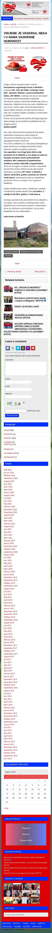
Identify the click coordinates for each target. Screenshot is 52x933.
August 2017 (9, 656)
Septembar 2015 (11, 721)
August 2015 (9, 724)
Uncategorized (10, 453)
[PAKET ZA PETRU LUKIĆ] (8, 310)
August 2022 (9, 515)
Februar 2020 (9, 571)
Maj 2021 (7, 532)
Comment (9, 360)
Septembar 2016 (11, 687)
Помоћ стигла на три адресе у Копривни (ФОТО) (22, 873)
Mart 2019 (8, 603)
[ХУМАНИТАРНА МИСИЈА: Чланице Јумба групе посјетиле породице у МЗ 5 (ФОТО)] (17, 895)
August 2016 (9, 690)
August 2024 (9, 495)
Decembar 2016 (10, 679)
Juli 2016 (7, 693)
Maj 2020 (7, 563)
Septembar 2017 (11, 654)
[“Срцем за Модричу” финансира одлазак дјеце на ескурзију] (8, 902)
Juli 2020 (7, 557)
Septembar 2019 (11, 586)
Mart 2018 (8, 637)
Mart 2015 (8, 738)
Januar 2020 (9, 574)
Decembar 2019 (10, 577)
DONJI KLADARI (11, 251)
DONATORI (8, 434)
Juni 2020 (8, 560)
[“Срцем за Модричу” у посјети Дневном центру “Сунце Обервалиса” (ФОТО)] (35, 895)
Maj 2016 (7, 699)
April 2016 (8, 702)
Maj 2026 (7, 470)
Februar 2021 (9, 540)
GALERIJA (17, 926)
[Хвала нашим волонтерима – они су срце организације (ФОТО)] (17, 888)
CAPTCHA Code (33, 410)
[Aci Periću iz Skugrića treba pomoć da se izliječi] (8, 895)
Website (8, 393)
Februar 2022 (9, 523)
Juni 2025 (8, 484)
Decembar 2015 (10, 713)
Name (7, 379)
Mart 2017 (8, 671)
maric (27, 48)
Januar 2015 (9, 744)
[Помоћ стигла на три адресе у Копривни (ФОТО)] (35, 888)
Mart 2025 (8, 489)
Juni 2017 (8, 662)
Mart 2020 (8, 569)
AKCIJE (33, 48)
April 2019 (8, 600)
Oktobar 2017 (9, 651)
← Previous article (13, 271)
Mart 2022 (8, 520)
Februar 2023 (9, 506)
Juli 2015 (7, 727)
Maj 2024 (7, 504)
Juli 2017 (7, 659)
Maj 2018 (7, 631)
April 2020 (8, 566)
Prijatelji (7, 449)
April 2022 (8, 518)
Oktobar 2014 (9, 753)
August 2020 (9, 554)
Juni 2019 (8, 594)
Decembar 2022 (10, 509)
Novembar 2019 (10, 580)
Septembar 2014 (11, 755)
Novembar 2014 (10, 750)
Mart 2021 (8, 538)
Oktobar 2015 (9, 719)
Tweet (17, 78)
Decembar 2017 (10, 645)
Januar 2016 (9, 710)
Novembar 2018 (10, 614)
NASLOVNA (6, 923)
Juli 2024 (7, 498)
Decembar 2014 (10, 747)
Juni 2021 (8, 529)
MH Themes (27, 929)
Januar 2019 (9, 608)
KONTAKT (26, 926)
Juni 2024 (8, 501)
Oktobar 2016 (9, 685)
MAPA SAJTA (37, 926)
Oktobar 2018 (9, 617)
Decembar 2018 (10, 611)
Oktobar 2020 (9, 549)
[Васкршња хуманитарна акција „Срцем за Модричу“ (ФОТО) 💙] (8, 301)
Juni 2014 (8, 758)
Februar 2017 (9, 673)
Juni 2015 (8, 730)
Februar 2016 (9, 707)
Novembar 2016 (10, 682)
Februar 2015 (9, 741)
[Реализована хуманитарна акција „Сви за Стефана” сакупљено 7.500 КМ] (17, 902)
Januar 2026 (9, 472)
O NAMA (7, 442)
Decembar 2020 (10, 546)
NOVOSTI (39, 48)
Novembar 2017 (10, 648)
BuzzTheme (36, 929)
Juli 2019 (7, 591)
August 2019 (9, 588)
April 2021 (8, 535)
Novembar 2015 (10, 716)
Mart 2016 (8, 705)
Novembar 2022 (10, 512)
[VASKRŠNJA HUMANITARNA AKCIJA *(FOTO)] (8, 318)
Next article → (41, 271)
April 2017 (8, 668)
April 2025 (8, 487)
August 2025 (9, 481)
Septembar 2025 (11, 478)
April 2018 (8, 634)
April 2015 (8, 736)
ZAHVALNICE (9, 457)
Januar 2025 (9, 492)
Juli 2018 (7, 625)
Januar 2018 (9, 642)
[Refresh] (23, 402)
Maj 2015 (7, 733)
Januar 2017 (9, 676)
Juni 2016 (8, 696)
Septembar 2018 (11, 620)
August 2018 (9, 622)
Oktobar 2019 (9, 583)
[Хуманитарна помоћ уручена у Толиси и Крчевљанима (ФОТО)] (26, 888)
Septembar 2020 (11, 552)
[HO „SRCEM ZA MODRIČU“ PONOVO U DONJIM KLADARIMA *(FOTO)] (8, 291)
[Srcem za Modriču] (26, 13)
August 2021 (9, 526)
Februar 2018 (9, 639)
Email (7, 386)
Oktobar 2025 (9, 475)
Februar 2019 (9, 605)
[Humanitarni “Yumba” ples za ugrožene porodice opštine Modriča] (35, 902)
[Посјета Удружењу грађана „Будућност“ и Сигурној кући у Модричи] (26, 895)
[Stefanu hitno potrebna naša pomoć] (26, 902)
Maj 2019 (7, 597)
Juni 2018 (8, 628)
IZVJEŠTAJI (8, 444)
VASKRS (8, 255)
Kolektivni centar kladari (31, 251)
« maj (6, 808)
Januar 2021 (9, 543)
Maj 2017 (7, 665)
